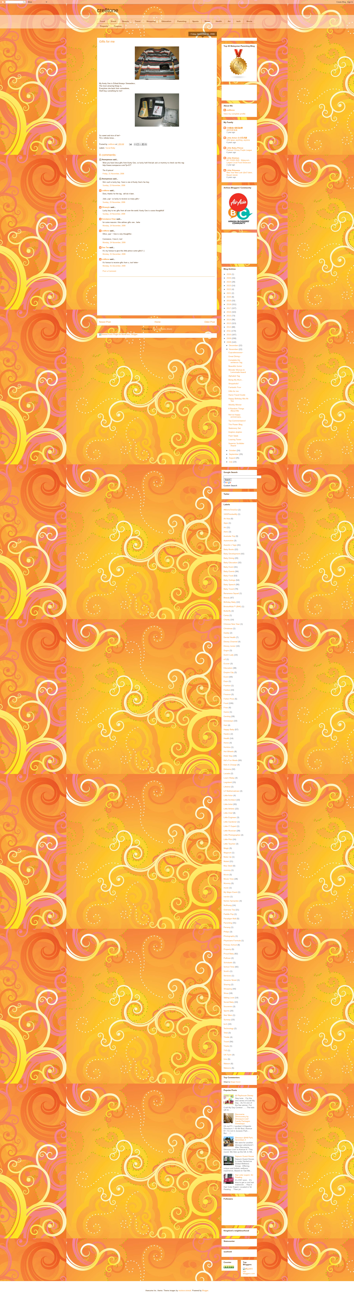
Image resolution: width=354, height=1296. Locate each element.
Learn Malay (229, 778)
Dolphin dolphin (235, 432)
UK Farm (227, 1055)
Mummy (227, 883)
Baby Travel (229, 589)
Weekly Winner (235, 405)
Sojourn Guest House (244, 1156)
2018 (229, 304)
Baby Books (229, 549)
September (234, 454)
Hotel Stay (228, 756)
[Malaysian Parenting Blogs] (238, 78)
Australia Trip (229, 536)
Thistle (226, 1037)
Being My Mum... (235, 380)
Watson (227, 1063)
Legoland (228, 782)
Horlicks (227, 747)
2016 (229, 312)
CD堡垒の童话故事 (235, 128)
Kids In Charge (230, 765)
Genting (227, 716)
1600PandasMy (230, 514)
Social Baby (110, 148)
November (234, 349)
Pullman (227, 958)
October (233, 450)
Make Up (227, 857)
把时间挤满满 (232, 130)
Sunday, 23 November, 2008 (114, 185)
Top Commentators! (237, 421)
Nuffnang (228, 905)
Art (229, 21)
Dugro (226, 650)
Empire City (229, 672)
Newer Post (105, 322)
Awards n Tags (230, 545)
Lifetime (227, 787)
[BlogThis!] (137, 144)
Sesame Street (230, 980)
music (226, 888)
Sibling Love (229, 997)
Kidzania (227, 769)
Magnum (227, 853)
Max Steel (228, 866)
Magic (226, 848)
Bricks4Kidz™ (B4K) (232, 606)
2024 (229, 282)
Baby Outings (229, 580)
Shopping (151, 21)
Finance (118, 26)
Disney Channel (230, 641)
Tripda (226, 1046)
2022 (229, 289)
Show (207, 21)
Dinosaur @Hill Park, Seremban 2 (244, 1139)
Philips (226, 932)
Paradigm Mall (230, 918)
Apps (226, 523)
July (231, 462)
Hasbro (227, 734)
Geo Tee (105, 247)
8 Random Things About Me (236, 409)
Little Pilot (228, 839)
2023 (229, 285)
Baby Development (232, 554)
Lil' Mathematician (231, 791)
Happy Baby (229, 729)
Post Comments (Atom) (162, 329)
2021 (229, 293)
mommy (227, 870)
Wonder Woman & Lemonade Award (237, 371)
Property (104, 26)
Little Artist (228, 804)
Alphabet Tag (234, 376)
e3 (225, 659)
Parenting (181, 21)
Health (219, 21)
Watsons (227, 1068)
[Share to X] (140, 144)
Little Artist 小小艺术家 (237, 138)
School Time (229, 967)
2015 (229, 316)
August (232, 458)
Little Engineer (230, 817)
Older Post (209, 322)
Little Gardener (230, 822)
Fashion (227, 685)
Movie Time (229, 879)
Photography (229, 936)
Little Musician (230, 831)
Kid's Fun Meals (231, 760)
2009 (229, 338)
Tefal (226, 1033)
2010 (229, 335)
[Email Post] (130, 144)
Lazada (227, 773)
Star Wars (228, 1015)
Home (158, 322)
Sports (195, 21)
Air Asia (227, 518)
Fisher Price (229, 699)
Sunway (227, 1019)
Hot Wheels (229, 751)
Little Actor (228, 795)
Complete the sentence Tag (235, 361)
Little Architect (230, 800)
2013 (229, 323)
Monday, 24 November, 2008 (114, 226)
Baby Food (228, 576)
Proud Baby (229, 954)
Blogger (205, 1291)
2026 (229, 274)
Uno (225, 1059)
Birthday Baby (230, 602)
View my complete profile (234, 114)
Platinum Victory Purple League (239, 150)
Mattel (226, 861)
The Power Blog (235, 424)
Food (102, 21)
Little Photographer (232, 835)
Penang (227, 927)
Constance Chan (109, 219)
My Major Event (230, 892)
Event (113, 21)
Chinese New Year (232, 624)
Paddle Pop (229, 914)
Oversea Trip (229, 910)
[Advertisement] (157, 296)
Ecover (227, 663)
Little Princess (233, 170)
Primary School (230, 945)
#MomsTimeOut (231, 510)
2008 (229, 342)
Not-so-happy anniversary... (235, 416)
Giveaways (228, 721)
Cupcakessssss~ (235, 352)
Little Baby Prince (235, 148)
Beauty (125, 21)
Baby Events (229, 571)
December (234, 345)
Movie (249, 21)
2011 (229, 331)
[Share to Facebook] (143, 144)
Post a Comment (109, 271)
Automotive (228, 540)
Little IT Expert (230, 826)
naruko (227, 896)
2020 (229, 297)
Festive (227, 690)
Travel (137, 21)
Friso (226, 707)
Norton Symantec (231, 901)
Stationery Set (234, 428)
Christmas (228, 628)
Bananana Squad (231, 593)
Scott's (226, 971)
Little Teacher (229, 844)
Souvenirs (228, 1006)
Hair (225, 725)
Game (226, 712)
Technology (229, 1028)
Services (227, 976)
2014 (229, 319)
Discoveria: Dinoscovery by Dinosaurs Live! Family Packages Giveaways (242, 1119)
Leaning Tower (234, 439)
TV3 (225, 1050)
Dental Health (229, 637)
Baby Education (230, 562)
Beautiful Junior (235, 366)
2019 (229, 301)
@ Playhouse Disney (244, 1095)
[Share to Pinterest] (145, 144)
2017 (229, 308)
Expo (226, 681)
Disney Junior (229, 646)
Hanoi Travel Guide (236, 395)
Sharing (227, 984)
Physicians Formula (232, 940)
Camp (226, 615)
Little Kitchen (233, 158)
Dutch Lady (229, 655)
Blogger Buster (236, 1082)
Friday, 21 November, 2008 (113, 174)
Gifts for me (233, 391)
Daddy (226, 633)
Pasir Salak (233, 436)
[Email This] (135, 144)
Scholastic (228, 962)
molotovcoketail (185, 1291)
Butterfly (227, 611)
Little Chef (228, 813)
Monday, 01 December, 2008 (114, 254)
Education (166, 21)
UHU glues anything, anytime (238, 140)
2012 (229, 327)
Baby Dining (229, 558)
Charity (227, 619)
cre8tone (107, 10)
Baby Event (229, 567)
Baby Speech (229, 584)
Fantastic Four (234, 387)
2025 (229, 278)
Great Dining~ (234, 356)
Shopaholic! (233, 383)
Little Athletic (229, 809)
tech (238, 21)
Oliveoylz (106, 207)
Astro (226, 532)
